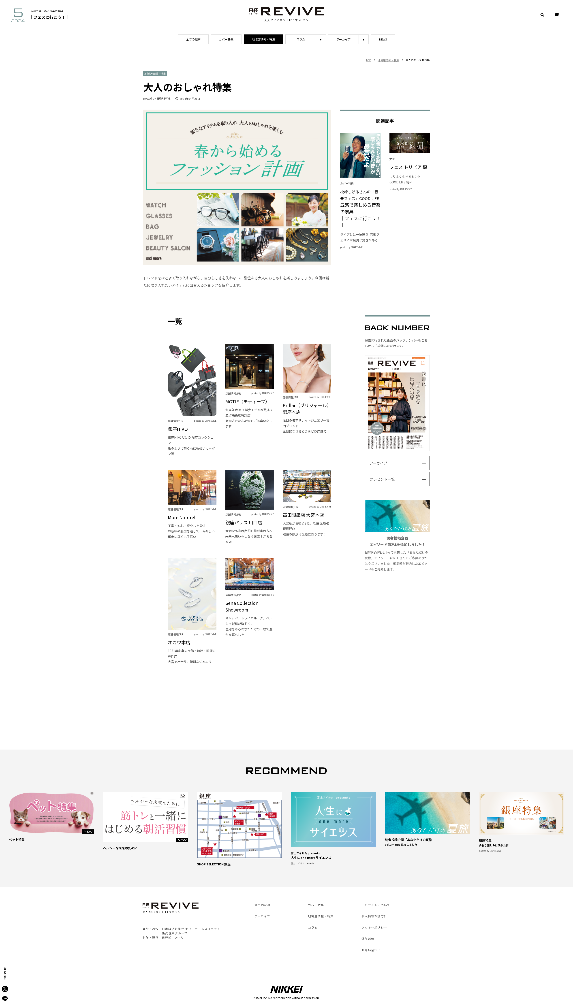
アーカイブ (343, 39)
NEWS (383, 39)
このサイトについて (375, 905)
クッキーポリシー (374, 927)
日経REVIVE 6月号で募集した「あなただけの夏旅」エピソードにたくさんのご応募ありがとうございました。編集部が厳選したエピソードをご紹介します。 (396, 553)
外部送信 (367, 939)
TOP (368, 60)
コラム (300, 39)
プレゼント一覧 (382, 479)
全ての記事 (193, 39)
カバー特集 (226, 39)
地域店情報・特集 (263, 39)
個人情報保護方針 (374, 916)
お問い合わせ (371, 950)
